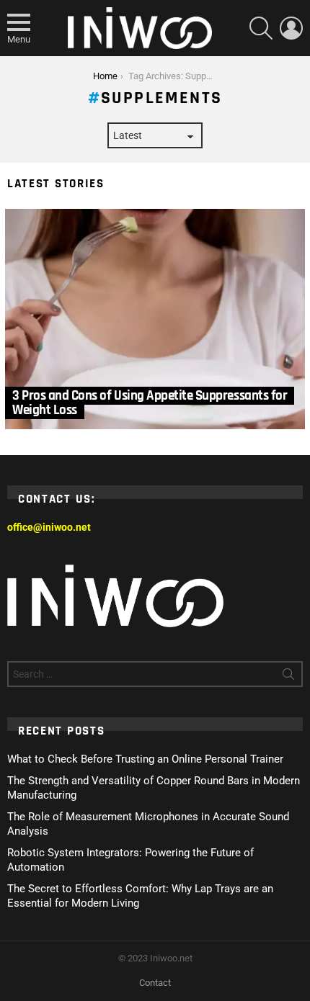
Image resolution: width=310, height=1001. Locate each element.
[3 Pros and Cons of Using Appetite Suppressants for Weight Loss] (155, 319)
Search (288, 677)
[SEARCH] (261, 28)
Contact (155, 982)
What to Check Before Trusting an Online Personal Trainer (145, 759)
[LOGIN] (291, 28)
